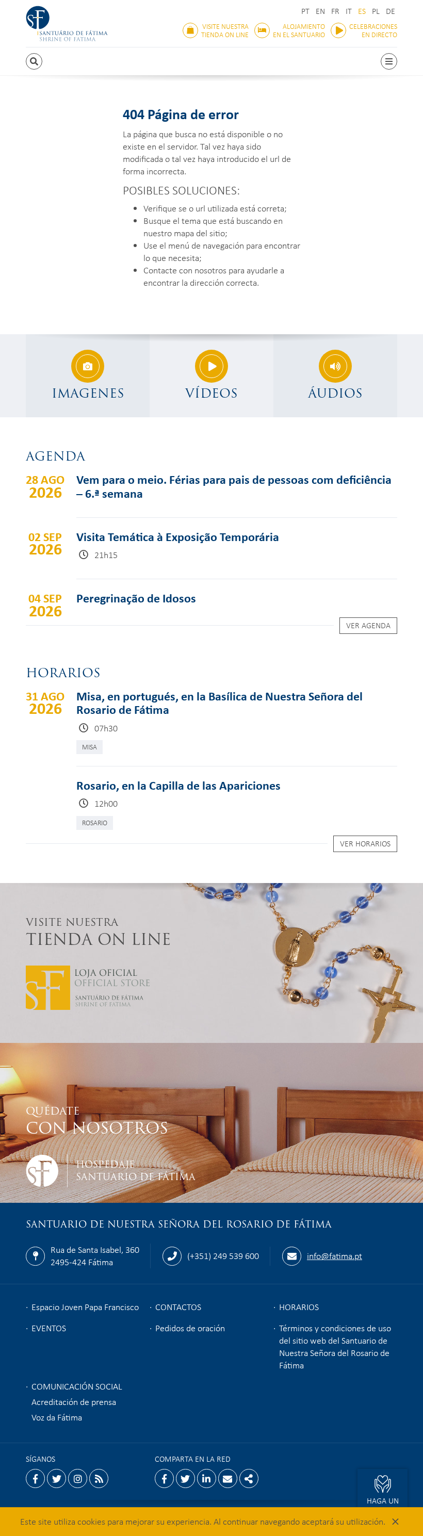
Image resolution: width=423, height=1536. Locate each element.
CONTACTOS (178, 1306)
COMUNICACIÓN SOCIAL (76, 1386)
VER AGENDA (368, 625)
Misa (89, 746)
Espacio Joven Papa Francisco (85, 1306)
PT (305, 11)
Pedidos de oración (190, 1327)
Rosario (94, 822)
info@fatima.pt (334, 1255)
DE (390, 11)
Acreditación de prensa (73, 1401)
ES (362, 11)
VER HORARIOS (365, 843)
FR (335, 11)
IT (349, 11)
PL (376, 11)
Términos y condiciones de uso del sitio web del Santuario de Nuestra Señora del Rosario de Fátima (335, 1346)
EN (320, 11)
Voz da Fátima (56, 1417)
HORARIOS (299, 1306)
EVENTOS (48, 1327)
